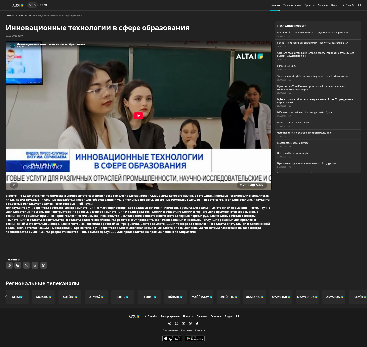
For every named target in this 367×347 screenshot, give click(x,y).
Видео (334, 5)
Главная (10, 15)
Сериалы (323, 5)
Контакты (186, 330)
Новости (275, 5)
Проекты (310, 5)
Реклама (200, 330)
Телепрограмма (292, 5)
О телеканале (170, 330)
